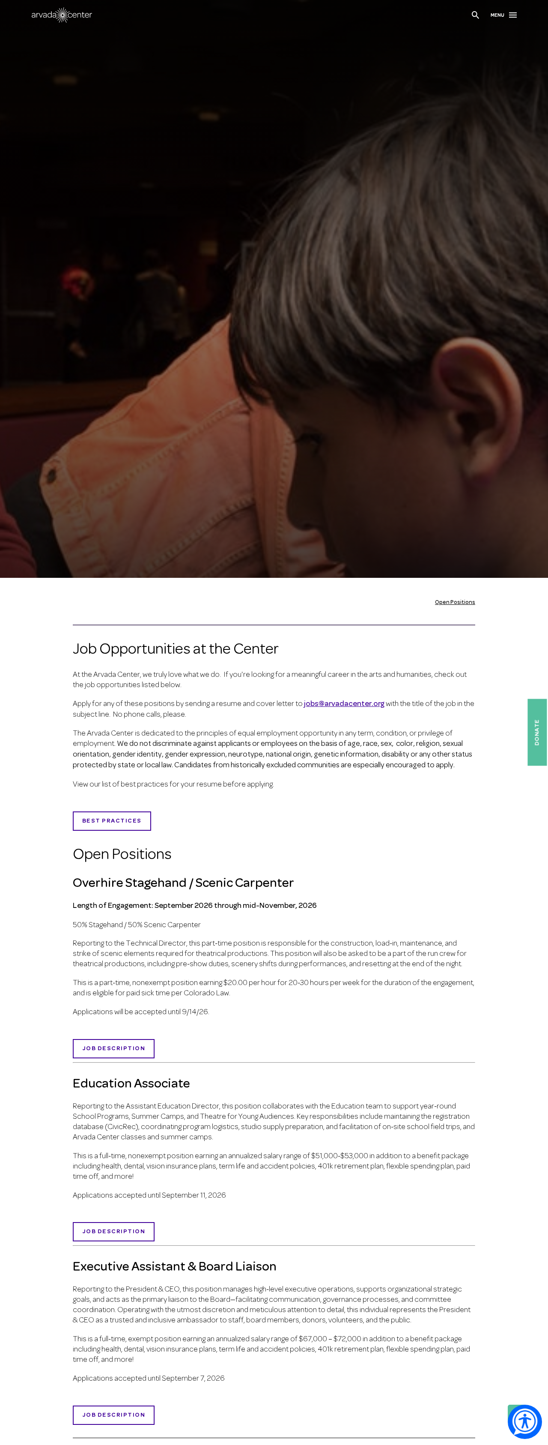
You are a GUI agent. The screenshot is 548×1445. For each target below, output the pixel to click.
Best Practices (112, 821)
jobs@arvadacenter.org (344, 704)
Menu (497, 15)
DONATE (537, 732)
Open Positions (455, 602)
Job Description (113, 1232)
